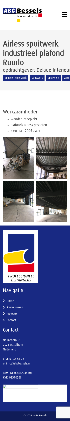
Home (10, 300)
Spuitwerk (53, 78)
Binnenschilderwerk (16, 78)
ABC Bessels (40, 415)
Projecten (12, 313)
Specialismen (14, 307)
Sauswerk (37, 78)
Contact (11, 320)
